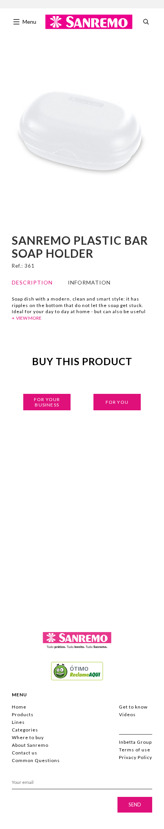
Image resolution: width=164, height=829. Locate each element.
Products (23, 714)
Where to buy (28, 737)
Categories (25, 730)
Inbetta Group (135, 742)
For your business (47, 402)
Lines (18, 722)
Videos (127, 714)
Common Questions (36, 760)
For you (117, 402)
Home (19, 707)
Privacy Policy (135, 757)
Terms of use (134, 750)
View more (29, 318)
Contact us (24, 753)
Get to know (133, 707)
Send (135, 804)
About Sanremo (30, 745)
